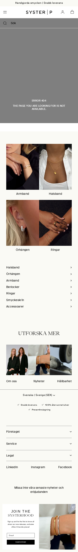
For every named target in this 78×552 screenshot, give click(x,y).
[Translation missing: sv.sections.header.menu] (3, 12)
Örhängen (23, 250)
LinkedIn (12, 467)
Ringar (55, 250)
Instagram (38, 467)
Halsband (55, 194)
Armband (22, 194)
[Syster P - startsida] (39, 12)
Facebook (65, 467)
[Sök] (4, 23)
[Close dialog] (72, 507)
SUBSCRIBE (20, 542)
